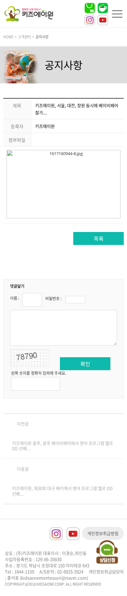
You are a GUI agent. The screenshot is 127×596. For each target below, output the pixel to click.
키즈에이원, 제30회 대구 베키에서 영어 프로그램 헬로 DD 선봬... (62, 491)
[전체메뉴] (117, 14)
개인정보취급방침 (103, 533)
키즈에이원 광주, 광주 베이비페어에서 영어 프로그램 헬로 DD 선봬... (62, 446)
